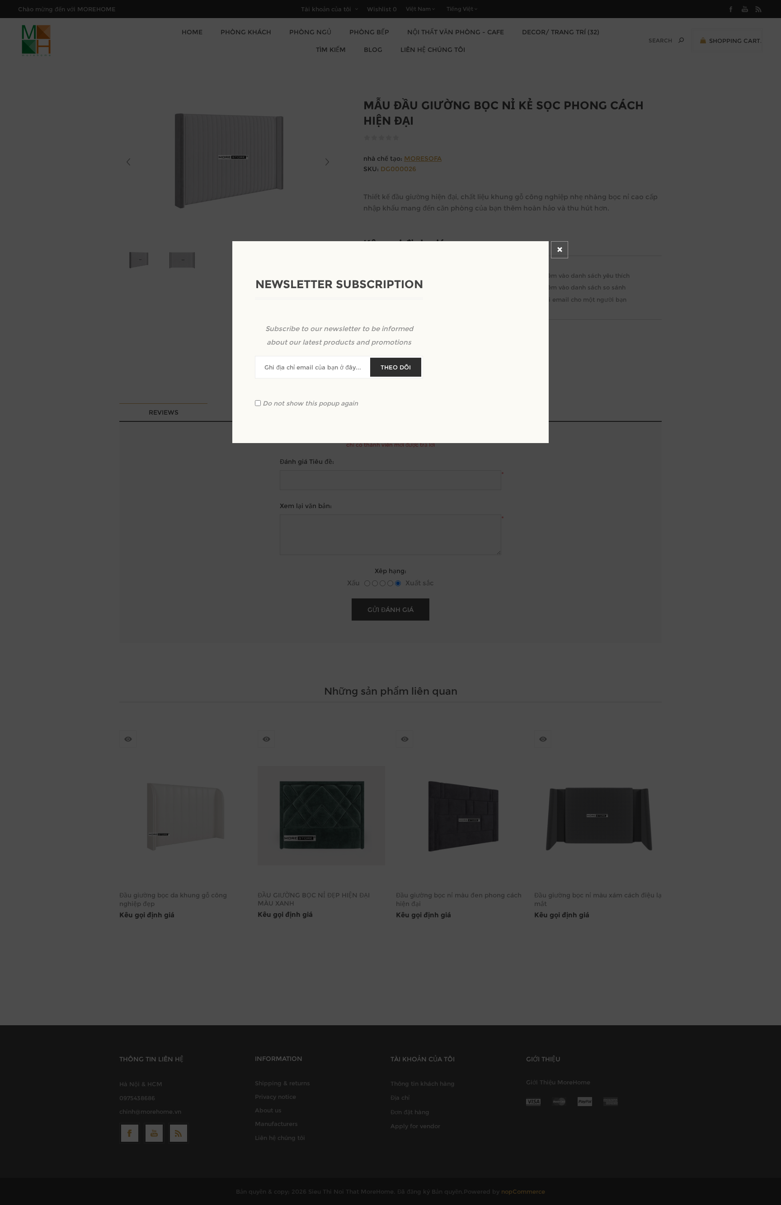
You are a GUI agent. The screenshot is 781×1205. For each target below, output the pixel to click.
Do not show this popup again (310, 403)
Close (559, 249)
